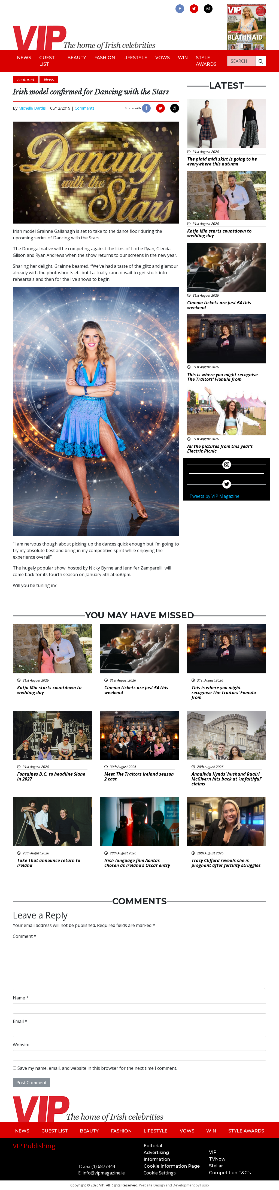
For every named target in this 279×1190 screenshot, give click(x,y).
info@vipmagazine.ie (104, 1173)
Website (21, 1045)
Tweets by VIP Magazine (214, 496)
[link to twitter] (194, 8)
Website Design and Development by (174, 1185)
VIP (213, 1152)
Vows (162, 57)
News (24, 57)
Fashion (104, 57)
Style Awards (206, 61)
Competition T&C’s (230, 1172)
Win (183, 57)
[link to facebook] (179, 8)
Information (157, 1159)
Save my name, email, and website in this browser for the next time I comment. (97, 1068)
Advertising (156, 1152)
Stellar (216, 1165)
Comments (85, 108)
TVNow (217, 1159)
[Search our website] (260, 61)
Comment (24, 936)
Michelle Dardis (32, 108)
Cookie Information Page (172, 1166)
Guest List (47, 61)
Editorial (153, 1145)
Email (20, 1021)
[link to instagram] (208, 8)
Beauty (76, 57)
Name (21, 998)
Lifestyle (135, 57)
